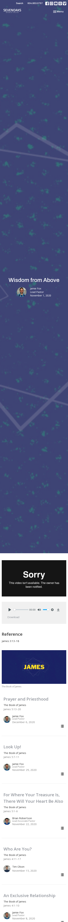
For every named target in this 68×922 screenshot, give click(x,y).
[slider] (20, 609)
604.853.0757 (35, 3)
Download (13, 617)
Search (19, 3)
